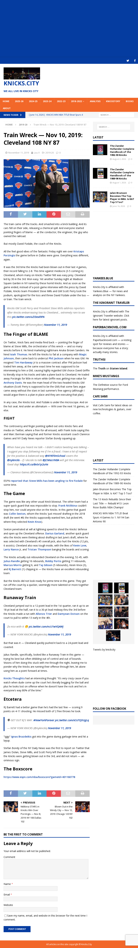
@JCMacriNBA (51, 460)
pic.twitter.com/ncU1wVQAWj (46, 626)
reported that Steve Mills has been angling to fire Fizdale (47, 480)
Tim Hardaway (23, 362)
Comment (9, 857)
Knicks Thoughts (14, 678)
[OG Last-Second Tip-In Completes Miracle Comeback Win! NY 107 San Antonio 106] (105, 623)
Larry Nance (11, 549)
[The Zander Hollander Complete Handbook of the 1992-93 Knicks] (100, 149)
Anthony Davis (13, 382)
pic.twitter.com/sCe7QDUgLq (72, 720)
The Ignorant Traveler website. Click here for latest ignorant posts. (111, 315)
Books (130, 101)
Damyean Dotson (69, 613)
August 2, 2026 (119, 159)
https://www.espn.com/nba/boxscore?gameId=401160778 (39, 777)
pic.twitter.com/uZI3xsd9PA (28, 317)
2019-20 (49, 152)
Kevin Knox (34, 521)
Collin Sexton (17, 513)
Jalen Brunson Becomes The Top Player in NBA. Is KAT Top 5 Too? (122, 197)
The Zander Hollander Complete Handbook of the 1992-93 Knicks (122, 150)
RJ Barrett (15, 569)
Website (8, 905)
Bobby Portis (53, 561)
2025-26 (19, 101)
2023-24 (47, 101)
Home (6, 101)
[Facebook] (135, 61)
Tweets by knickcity (104, 649)
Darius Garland (54, 533)
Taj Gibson (45, 565)
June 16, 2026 (118, 206)
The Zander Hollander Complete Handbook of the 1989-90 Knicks (122, 174)
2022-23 (61, 101)
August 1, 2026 (119, 182)
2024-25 (33, 101)
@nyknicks (13, 460)
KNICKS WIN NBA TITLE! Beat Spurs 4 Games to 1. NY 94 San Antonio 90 (111, 517)
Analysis (95, 101)
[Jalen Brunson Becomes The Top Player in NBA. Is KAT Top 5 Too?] (100, 196)
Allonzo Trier (44, 613)
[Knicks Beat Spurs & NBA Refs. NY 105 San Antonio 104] (113, 635)
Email (7, 894)
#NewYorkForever (43, 720)
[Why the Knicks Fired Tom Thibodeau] (121, 611)
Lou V (37, 152)
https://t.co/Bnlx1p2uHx (34, 464)
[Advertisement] (69, 29)
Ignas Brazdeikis (21, 736)
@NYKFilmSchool (55, 455)
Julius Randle (12, 561)
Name (8, 884)
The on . (110, 368)
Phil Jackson (56, 358)
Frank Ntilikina (67, 505)
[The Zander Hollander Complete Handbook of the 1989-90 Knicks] (100, 173)
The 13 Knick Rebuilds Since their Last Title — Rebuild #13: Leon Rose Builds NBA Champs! (112, 503)
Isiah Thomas (18, 354)
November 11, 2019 (18, 152)
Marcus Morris (13, 565)
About (7, 108)
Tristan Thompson (39, 549)
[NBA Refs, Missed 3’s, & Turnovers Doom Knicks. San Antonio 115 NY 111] (121, 623)
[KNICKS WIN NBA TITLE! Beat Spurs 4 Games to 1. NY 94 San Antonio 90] (105, 611)
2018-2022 (76, 101)
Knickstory (113, 101)
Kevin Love (79, 545)
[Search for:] (116, 114)
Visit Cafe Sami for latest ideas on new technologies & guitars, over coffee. (112, 409)
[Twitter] (128, 61)
